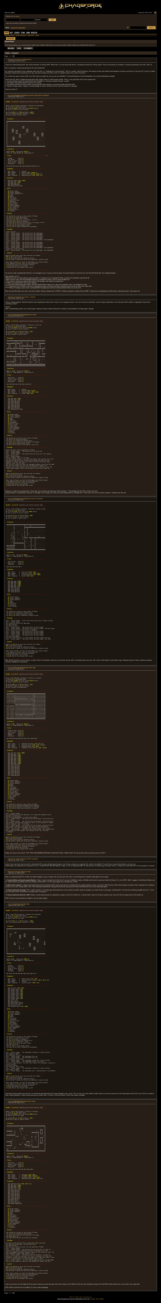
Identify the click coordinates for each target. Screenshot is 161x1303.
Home (6, 33)
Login (28, 33)
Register (34, 33)
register (17, 16)
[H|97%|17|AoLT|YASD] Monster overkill (25, 314)
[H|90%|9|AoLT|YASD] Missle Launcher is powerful (28, 498)
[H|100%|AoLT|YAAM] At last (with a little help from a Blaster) (31, 95)
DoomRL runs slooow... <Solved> (25, 297)
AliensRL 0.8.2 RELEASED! (18, 27)
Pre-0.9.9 (10, 95)
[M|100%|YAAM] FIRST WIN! (22, 904)
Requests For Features (14, 859)
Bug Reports (11, 297)
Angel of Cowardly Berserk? (23, 59)
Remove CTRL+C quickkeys (30, 859)
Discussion (11, 59)
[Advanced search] (128, 27)
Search (16, 33)
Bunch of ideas (26, 871)
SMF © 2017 (79, 1297)
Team (23, 33)
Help (11, 33)
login (11, 16)
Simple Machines (87, 1297)
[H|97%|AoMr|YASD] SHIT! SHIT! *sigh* (25, 667)
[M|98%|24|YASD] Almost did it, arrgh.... (25, 1101)
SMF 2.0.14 (72, 1297)
